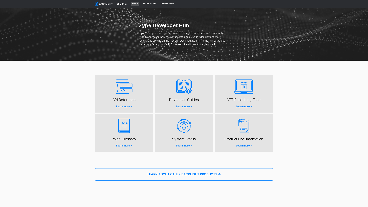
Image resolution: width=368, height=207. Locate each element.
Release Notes (167, 4)
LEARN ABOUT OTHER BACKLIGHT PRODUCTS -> (184, 174)
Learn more (123, 106)
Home (135, 4)
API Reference (149, 4)
